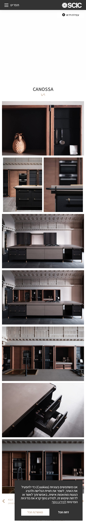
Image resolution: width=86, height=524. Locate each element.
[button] (70, 15)
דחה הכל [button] (63, 512)
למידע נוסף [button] (59, 502)
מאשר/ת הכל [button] (35, 512)
